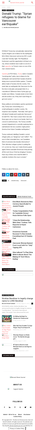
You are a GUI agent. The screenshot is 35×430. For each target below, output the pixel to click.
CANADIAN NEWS (5, 241)
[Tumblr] (20, 407)
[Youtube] (31, 407)
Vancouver (24, 180)
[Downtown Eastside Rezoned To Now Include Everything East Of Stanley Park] (7, 237)
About (20, 414)
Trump (20, 74)
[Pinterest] (15, 407)
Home (3, 7)
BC (8, 180)
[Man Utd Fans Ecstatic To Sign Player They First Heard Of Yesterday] (7, 332)
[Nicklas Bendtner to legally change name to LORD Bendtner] (17, 285)
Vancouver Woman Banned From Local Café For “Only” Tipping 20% (23, 245)
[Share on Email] (27, 174)
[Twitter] (25, 407)
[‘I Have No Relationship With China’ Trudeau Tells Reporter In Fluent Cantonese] (7, 226)
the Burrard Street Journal (11, 27)
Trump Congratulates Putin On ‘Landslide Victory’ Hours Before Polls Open (23, 213)
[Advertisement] (17, 163)
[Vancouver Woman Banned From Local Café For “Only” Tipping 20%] (7, 249)
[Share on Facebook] (3, 174)
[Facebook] (4, 407)
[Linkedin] (10, 407)
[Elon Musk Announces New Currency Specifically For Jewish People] (7, 206)
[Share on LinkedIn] (19, 174)
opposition (8, 66)
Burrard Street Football (8, 303)
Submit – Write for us (9, 414)
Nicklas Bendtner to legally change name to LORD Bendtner (17, 299)
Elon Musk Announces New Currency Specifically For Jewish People (23, 204)
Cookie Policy (17, 416)
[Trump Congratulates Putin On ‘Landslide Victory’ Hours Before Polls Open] (7, 217)
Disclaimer (27, 414)
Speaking (5, 74)
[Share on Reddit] (11, 174)
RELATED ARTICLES (9, 196)
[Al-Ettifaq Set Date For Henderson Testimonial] (7, 318)
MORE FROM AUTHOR (24, 196)
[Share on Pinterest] (15, 174)
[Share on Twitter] (7, 174)
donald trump (15, 180)
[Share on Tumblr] (23, 174)
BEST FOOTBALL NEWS (8, 295)
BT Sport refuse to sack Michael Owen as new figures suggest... (22, 346)
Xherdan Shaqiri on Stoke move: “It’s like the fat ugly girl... (21, 337)
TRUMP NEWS (10, 10)
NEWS (8, 7)
